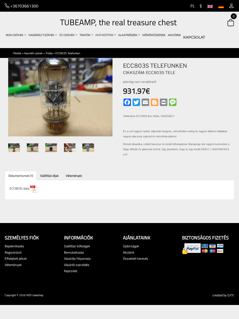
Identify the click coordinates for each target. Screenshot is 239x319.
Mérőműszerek (153, 35)
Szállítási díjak (49, 175)
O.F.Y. (230, 295)
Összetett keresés (135, 258)
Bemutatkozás (74, 252)
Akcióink (174, 35)
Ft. (192, 6)
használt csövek (41, 35)
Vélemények (74, 175)
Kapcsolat (194, 37)
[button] (231, 6)
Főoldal (17, 53)
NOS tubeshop (34, 295)
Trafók (85, 35)
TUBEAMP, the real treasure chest (118, 22)
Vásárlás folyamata (77, 258)
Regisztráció (13, 252)
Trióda (49, 53)
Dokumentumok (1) (20, 175)
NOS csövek (15, 35)
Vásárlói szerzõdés (76, 264)
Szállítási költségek (77, 246)
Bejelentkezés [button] (14, 246)
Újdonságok (131, 246)
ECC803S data (20, 188)
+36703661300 (23, 6)
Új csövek (67, 35)
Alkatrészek (128, 35)
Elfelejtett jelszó (16, 258)
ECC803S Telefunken (67, 53)
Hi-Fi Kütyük (104, 35)
